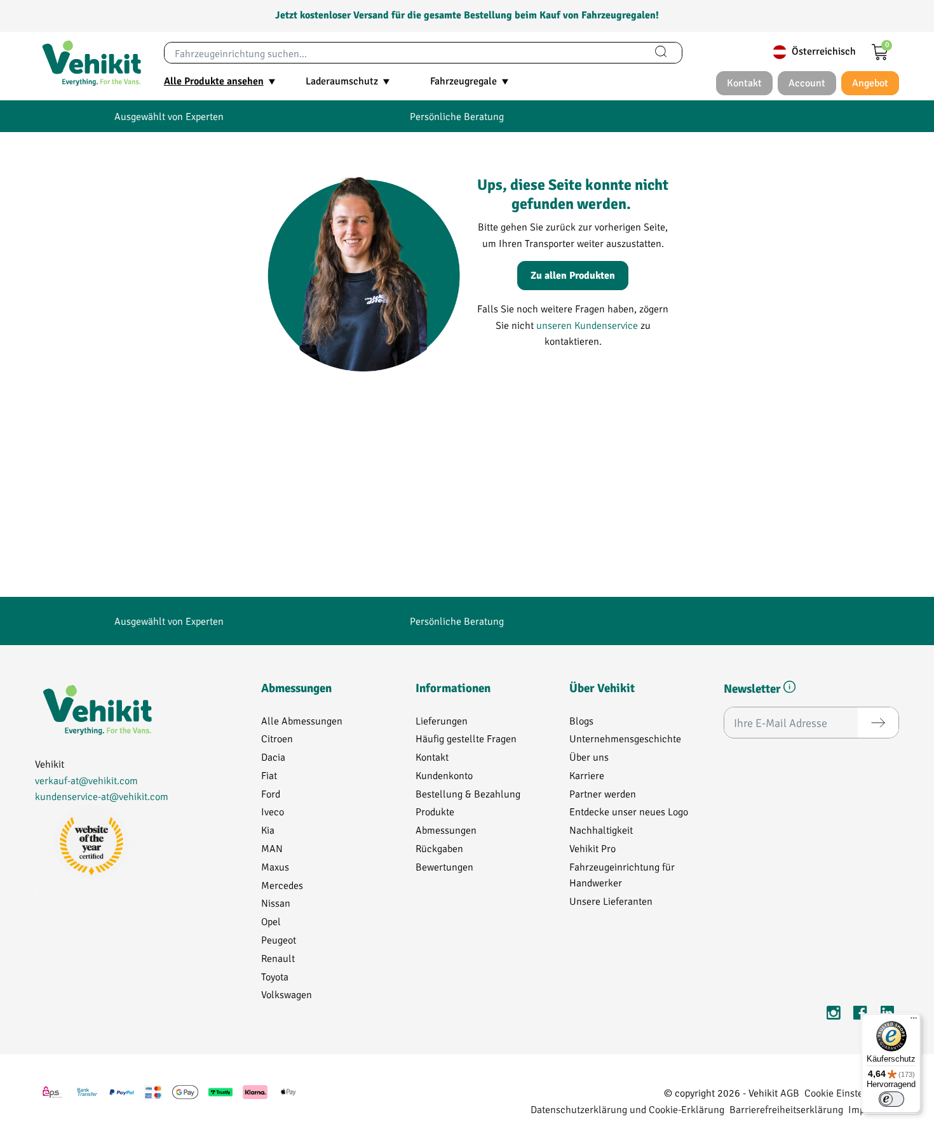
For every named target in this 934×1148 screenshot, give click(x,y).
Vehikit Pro (592, 848)
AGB (789, 1092)
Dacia (273, 756)
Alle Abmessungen (301, 720)
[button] (789, 689)
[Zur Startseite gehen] (91, 63)
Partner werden (602, 793)
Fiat (269, 775)
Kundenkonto (444, 775)
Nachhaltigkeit (601, 829)
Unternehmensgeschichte (625, 738)
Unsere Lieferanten (611, 900)
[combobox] (402, 53)
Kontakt (432, 756)
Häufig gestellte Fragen (466, 738)
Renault (278, 957)
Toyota (274, 976)
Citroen (277, 738)
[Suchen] (661, 52)
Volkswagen (286, 994)
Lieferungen (442, 720)
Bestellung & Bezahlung (468, 793)
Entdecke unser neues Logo (628, 811)
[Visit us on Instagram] (834, 1015)
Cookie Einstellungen (850, 1092)
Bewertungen (444, 866)
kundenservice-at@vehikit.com (101, 796)
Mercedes (282, 884)
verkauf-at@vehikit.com (86, 780)
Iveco (272, 811)
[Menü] (913, 1021)
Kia (267, 829)
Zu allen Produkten (573, 275)
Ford (270, 793)
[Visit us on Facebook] (860, 1015)
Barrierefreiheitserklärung (786, 1109)
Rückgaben (439, 848)
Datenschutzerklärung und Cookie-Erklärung (627, 1109)
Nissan (275, 902)
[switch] (891, 1099)
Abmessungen (446, 829)
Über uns (589, 756)
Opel (271, 921)
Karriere (586, 775)
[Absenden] (878, 722)
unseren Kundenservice (587, 324)
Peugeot (278, 939)
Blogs (581, 720)
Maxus (275, 866)
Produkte (435, 811)
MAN (272, 848)
